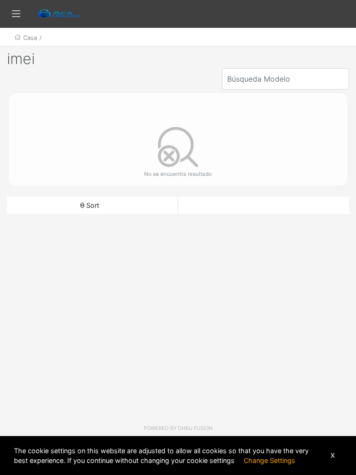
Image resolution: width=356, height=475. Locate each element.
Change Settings (269, 460)
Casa (30, 37)
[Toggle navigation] (16, 14)
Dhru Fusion (195, 428)
